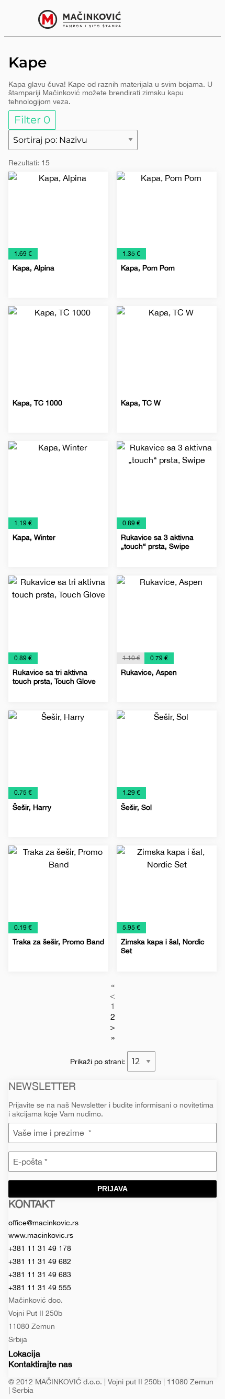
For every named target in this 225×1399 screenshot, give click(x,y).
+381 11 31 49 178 (39, 1248)
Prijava (112, 1188)
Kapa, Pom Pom (148, 268)
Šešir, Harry (32, 807)
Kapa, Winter (34, 537)
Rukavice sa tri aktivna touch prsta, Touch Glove (54, 676)
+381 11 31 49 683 (39, 1274)
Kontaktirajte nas (40, 1364)
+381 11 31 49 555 (39, 1287)
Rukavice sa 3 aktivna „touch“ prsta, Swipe (157, 541)
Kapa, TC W (141, 403)
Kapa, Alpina (33, 268)
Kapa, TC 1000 (37, 403)
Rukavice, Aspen (149, 672)
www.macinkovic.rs (40, 1235)
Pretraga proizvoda (205, 18)
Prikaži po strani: (98, 1061)
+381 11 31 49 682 (39, 1261)
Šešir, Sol (136, 807)
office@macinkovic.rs (43, 1223)
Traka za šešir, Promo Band (58, 942)
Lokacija (24, 1353)
